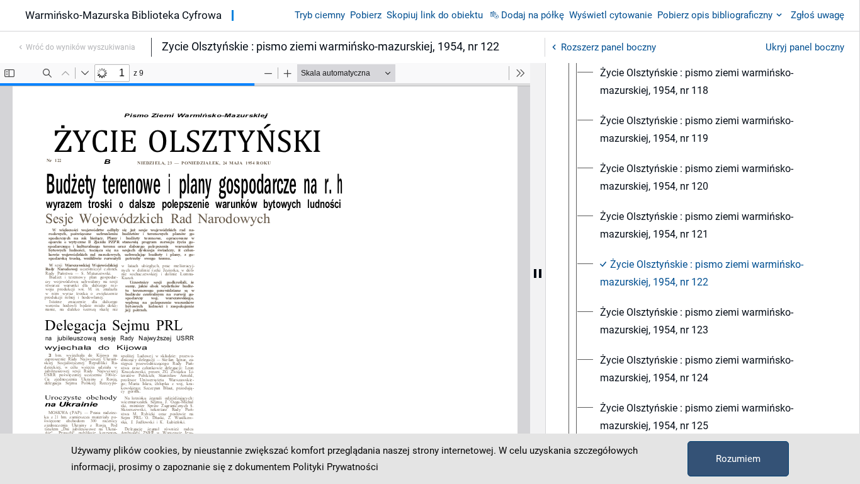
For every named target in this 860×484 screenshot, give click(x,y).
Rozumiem (738, 458)
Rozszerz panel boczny (608, 47)
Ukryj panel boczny (805, 47)
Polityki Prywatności (335, 467)
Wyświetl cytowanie (610, 15)
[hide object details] (537, 273)
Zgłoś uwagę (817, 15)
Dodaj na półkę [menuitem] (532, 15)
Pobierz (366, 15)
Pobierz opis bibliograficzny (714, 15)
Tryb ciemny (320, 15)
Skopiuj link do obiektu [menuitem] (435, 15)
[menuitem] (714, 81)
